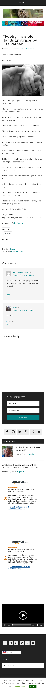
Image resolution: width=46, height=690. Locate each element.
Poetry (12, 249)
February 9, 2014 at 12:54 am (23, 310)
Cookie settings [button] (20, 686)
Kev (14, 307)
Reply (8, 295)
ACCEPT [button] (32, 686)
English (9, 652)
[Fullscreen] (41, 625)
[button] (23, 615)
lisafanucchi (18, 223)
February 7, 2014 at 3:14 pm (23, 275)
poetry (22, 251)
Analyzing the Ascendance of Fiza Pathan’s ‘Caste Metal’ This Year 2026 (20, 466)
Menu (24, 3)
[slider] (21, 624)
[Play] (5, 625)
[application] (23, 615)
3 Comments (29, 49)
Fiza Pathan (15, 251)
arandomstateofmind (20, 272)
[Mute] (37, 625)
